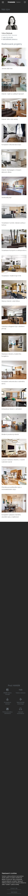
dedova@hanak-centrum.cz (10, 39)
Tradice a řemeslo (20, 693)
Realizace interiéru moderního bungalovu (11, 355)
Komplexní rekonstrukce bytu (11, 144)
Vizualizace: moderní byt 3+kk (11, 276)
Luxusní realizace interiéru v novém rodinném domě (13, 461)
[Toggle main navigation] (3, 2)
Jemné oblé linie (7, 68)
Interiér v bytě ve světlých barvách (13, 94)
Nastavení (14, 892)
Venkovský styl (6, 197)
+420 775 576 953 (8, 37)
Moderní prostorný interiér (10, 434)
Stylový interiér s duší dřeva (11, 301)
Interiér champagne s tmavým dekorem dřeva (11, 171)
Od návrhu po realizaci (7, 703)
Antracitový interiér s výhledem (12, 409)
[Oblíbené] (25, 2)
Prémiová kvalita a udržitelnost (7, 712)
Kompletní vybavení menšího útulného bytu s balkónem (11, 516)
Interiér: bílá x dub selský (10, 119)
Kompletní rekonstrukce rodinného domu (13, 383)
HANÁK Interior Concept (7, 693)
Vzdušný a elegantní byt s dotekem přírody (13, 327)
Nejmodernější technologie (20, 703)
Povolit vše (14, 888)
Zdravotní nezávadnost (20, 712)
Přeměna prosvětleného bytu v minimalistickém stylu (12, 488)
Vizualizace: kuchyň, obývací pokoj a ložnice (13, 224)
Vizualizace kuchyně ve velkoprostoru (14, 250)
